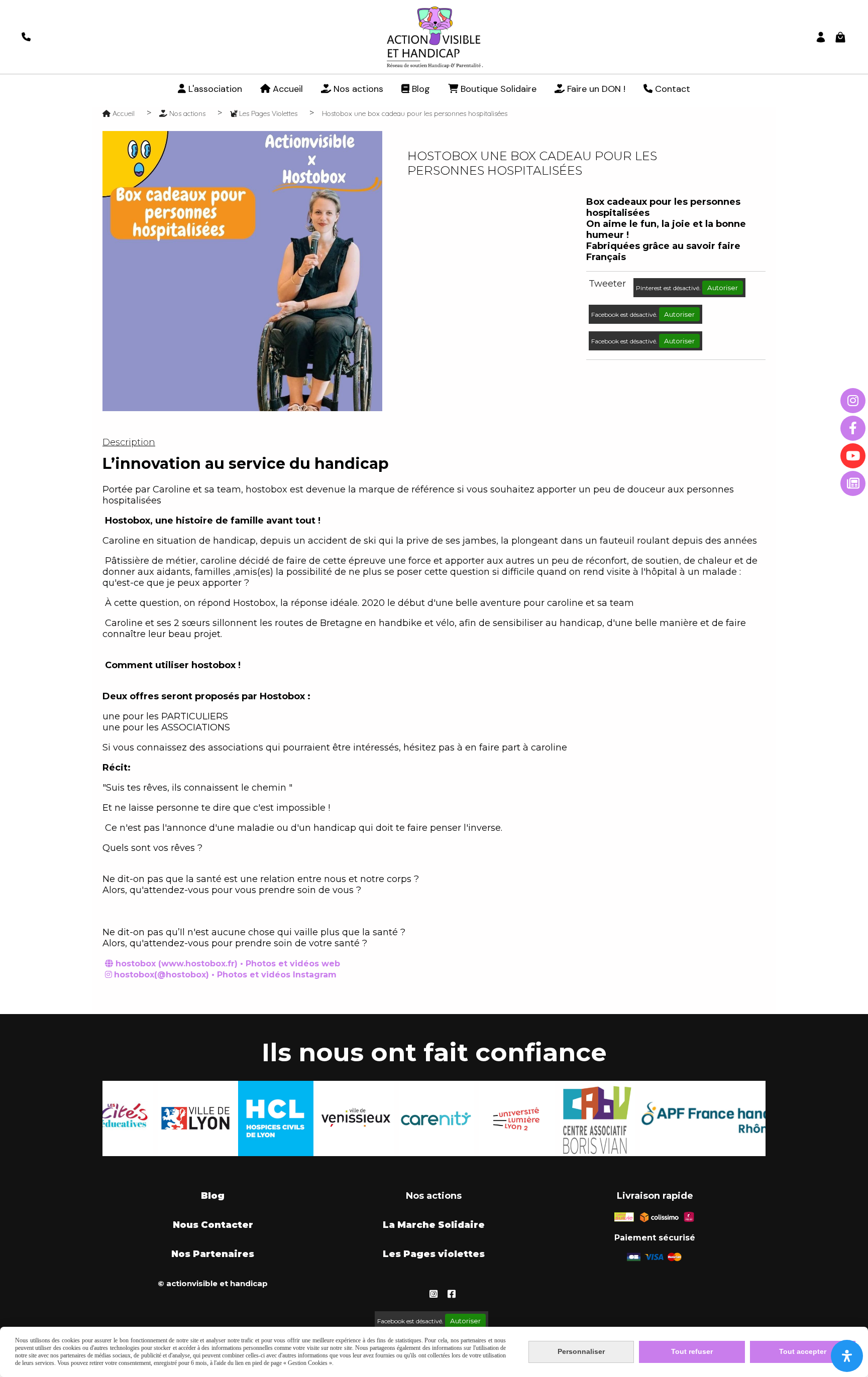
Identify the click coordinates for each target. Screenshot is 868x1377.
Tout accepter (802, 1351)
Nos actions (434, 1195)
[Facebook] (852, 428)
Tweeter (607, 283)
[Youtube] (852, 455)
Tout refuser (692, 1351)
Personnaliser (581, 1351)
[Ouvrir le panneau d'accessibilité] (847, 1356)
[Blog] (852, 483)
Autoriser (722, 288)
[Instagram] (852, 400)
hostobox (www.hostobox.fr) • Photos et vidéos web (228, 963)
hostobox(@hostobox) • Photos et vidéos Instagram (225, 974)
